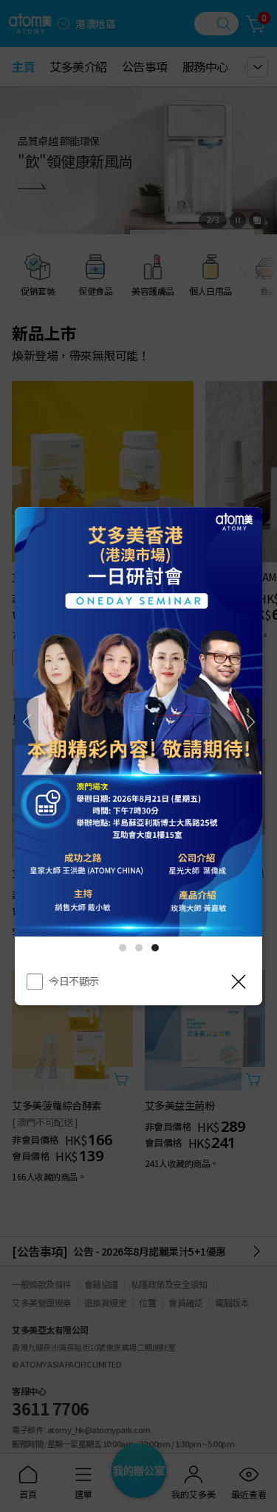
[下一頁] (250, 721)
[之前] (26, 721)
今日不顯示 (74, 980)
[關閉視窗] (238, 981)
